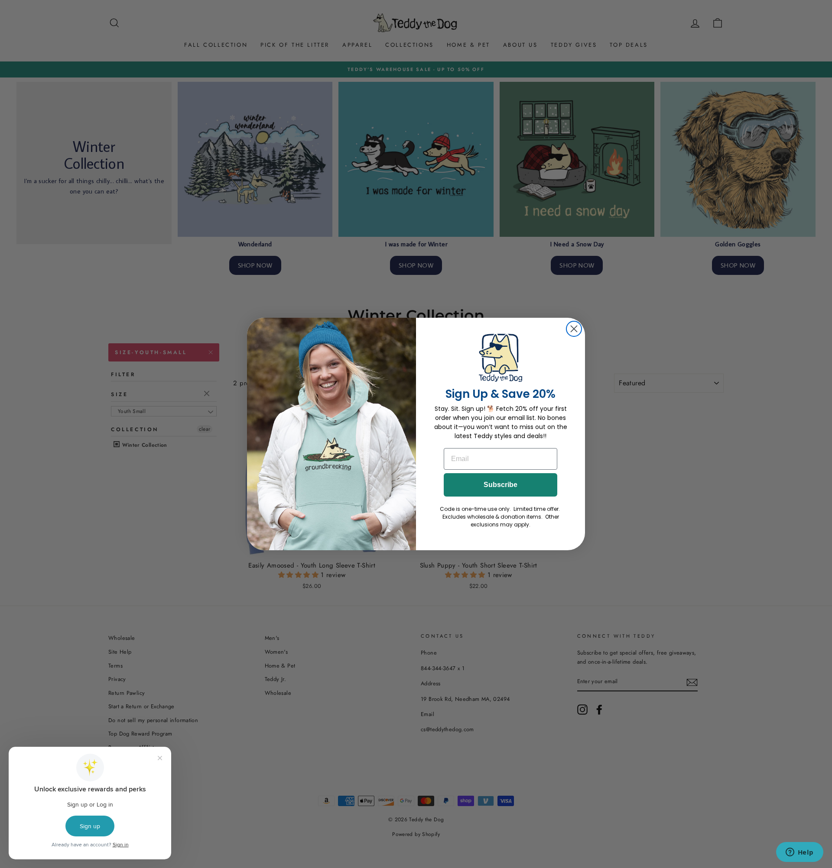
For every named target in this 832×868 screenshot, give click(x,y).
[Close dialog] (574, 328)
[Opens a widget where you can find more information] (799, 853)
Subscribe (500, 484)
